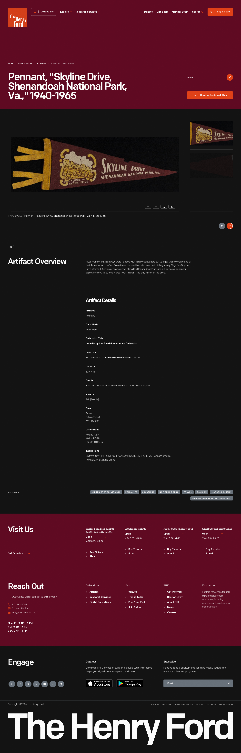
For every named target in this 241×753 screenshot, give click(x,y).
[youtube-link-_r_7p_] (44, 684)
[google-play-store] (130, 683)
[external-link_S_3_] (39, 613)
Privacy (200, 705)
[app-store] (99, 683)
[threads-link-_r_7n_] (28, 684)
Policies (166, 705)
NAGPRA (155, 705)
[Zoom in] (148, 207)
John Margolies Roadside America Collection (111, 344)
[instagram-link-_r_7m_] (20, 684)
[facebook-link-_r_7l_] (12, 684)
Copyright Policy (183, 705)
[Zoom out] (156, 207)
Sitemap (211, 705)
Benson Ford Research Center (122, 358)
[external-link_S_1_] (39, 605)
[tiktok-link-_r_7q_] (53, 684)
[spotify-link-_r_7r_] (61, 684)
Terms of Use (226, 705)
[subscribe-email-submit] (229, 683)
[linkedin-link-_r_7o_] (36, 684)
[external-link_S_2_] (39, 609)
